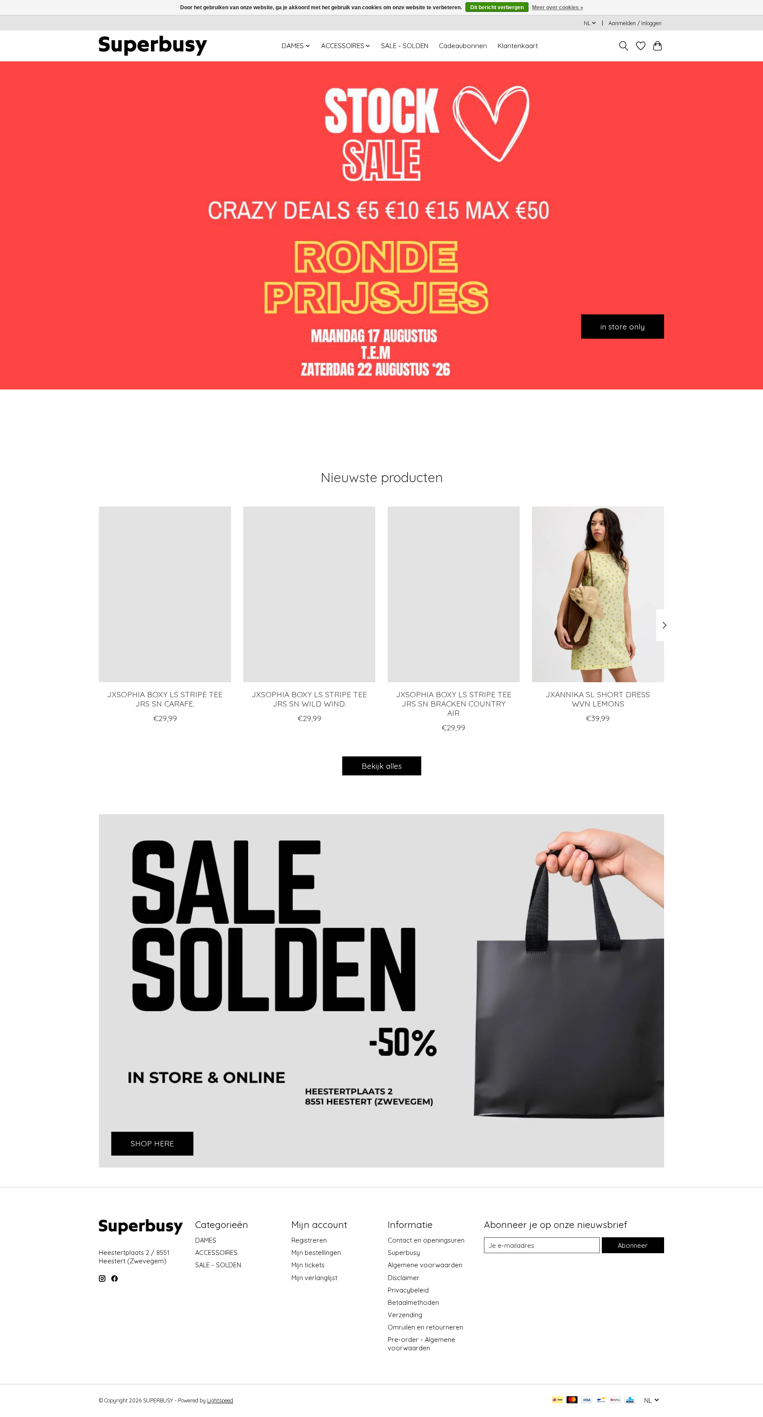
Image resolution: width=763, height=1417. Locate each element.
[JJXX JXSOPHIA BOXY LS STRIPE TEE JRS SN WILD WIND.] (309, 594)
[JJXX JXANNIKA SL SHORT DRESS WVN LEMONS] (598, 594)
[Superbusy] (153, 46)
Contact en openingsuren (426, 1240)
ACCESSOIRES (216, 1252)
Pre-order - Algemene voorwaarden (421, 1343)
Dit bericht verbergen (497, 7)
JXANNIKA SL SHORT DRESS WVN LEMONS (598, 698)
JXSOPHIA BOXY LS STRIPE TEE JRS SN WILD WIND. (309, 698)
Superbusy (404, 1252)
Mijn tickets (308, 1265)
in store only (623, 326)
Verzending (405, 1315)
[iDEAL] (557, 1400)
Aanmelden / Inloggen (634, 23)
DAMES (205, 1240)
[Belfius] (615, 1400)
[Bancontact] (601, 1400)
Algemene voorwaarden (425, 1265)
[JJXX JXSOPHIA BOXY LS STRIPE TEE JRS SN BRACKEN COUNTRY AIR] (454, 594)
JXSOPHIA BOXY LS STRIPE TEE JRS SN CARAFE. (165, 698)
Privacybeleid (408, 1290)
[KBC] (629, 1400)
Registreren (309, 1240)
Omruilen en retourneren (425, 1327)
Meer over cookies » (557, 7)
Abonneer (633, 1245)
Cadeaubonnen (463, 46)
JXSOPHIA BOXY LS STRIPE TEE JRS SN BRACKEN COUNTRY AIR (453, 703)
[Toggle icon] (623, 46)
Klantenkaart (518, 46)
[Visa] (587, 1400)
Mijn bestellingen (316, 1252)
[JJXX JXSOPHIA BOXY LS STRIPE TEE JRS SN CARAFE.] (165, 594)
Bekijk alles (382, 766)
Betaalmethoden (413, 1302)
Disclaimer (403, 1277)
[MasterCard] (572, 1400)
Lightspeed (220, 1400)
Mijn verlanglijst (314, 1277)
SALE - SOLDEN (404, 46)
